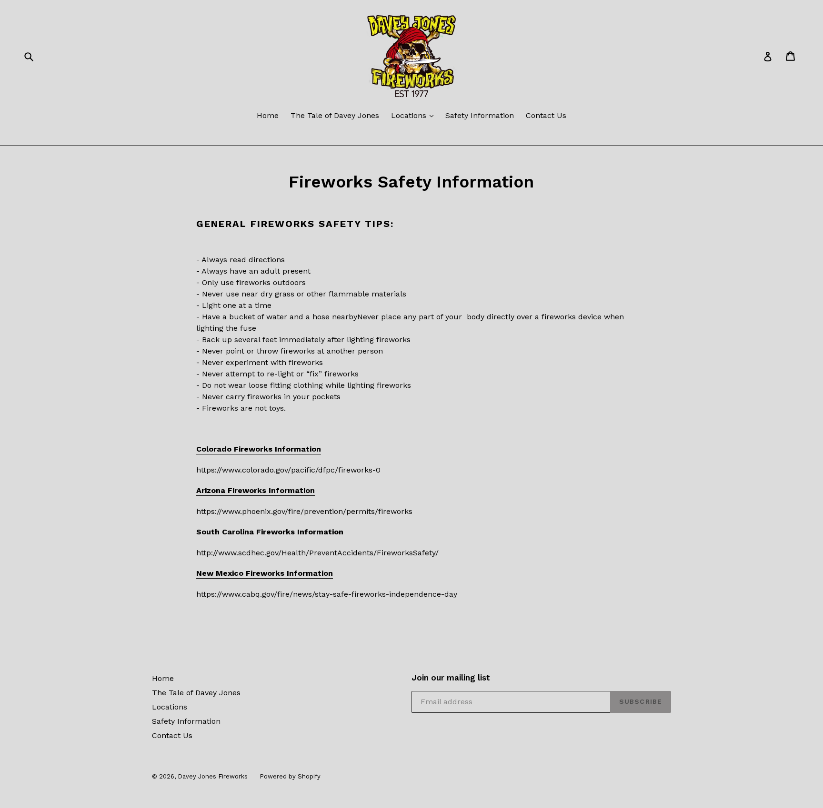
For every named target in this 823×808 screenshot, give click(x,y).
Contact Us (546, 115)
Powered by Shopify (290, 776)
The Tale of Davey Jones (335, 115)
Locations (410, 115)
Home (268, 115)
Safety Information (479, 115)
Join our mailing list (451, 677)
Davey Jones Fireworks (213, 776)
